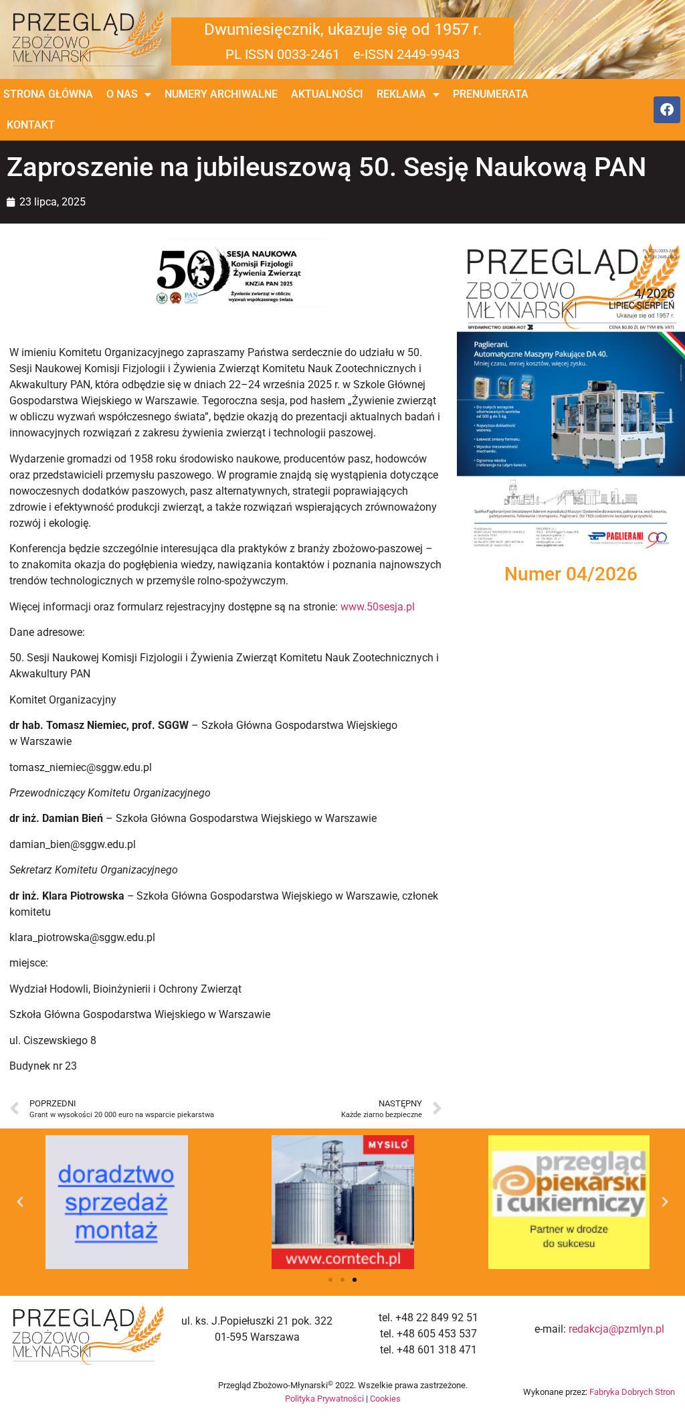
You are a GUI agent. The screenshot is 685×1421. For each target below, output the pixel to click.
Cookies (385, 1399)
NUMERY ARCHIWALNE (221, 94)
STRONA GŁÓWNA (48, 94)
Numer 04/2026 (571, 574)
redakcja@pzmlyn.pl (616, 1329)
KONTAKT (31, 124)
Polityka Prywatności (324, 1399)
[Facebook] (667, 109)
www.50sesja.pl (377, 606)
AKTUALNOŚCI (327, 94)
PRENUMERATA (490, 94)
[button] (20, 1202)
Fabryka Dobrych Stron (632, 1392)
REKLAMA (401, 94)
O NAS (122, 94)
